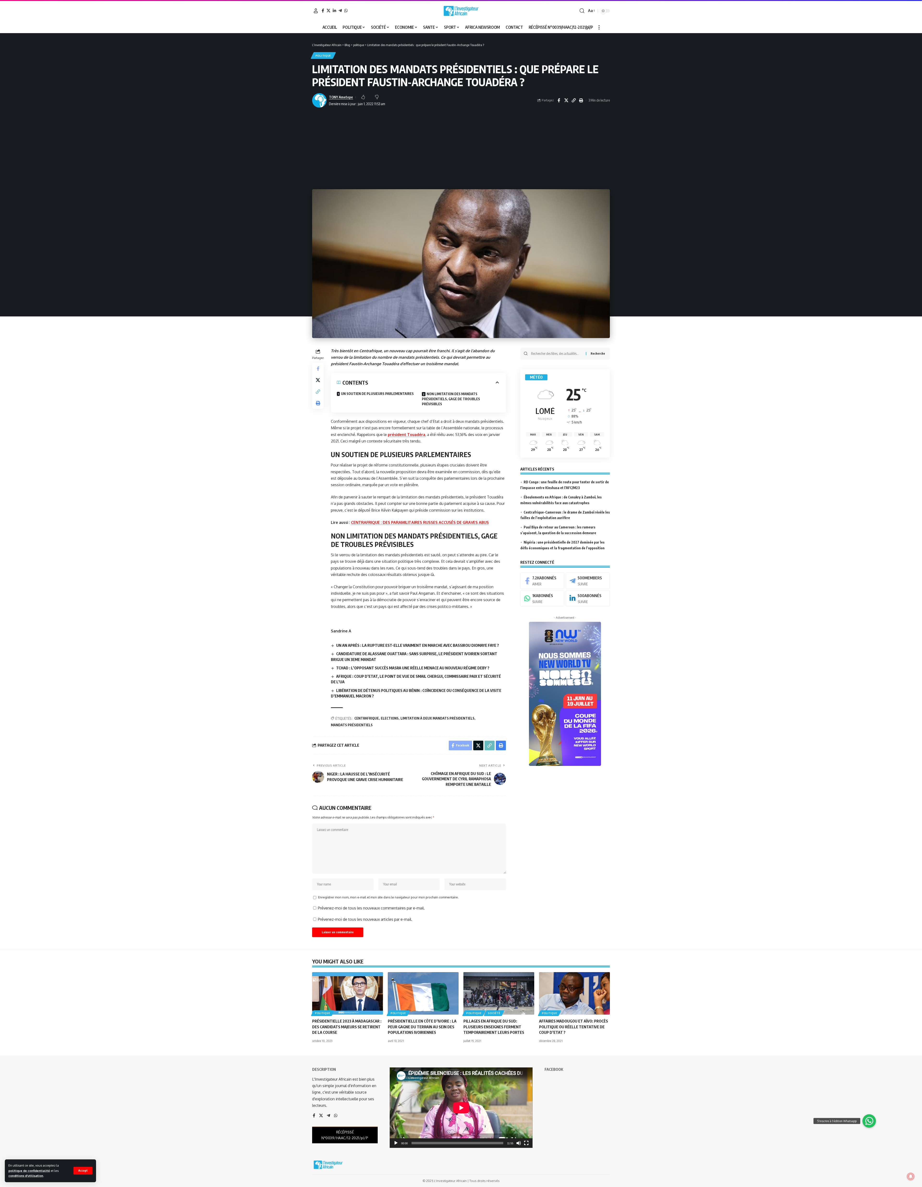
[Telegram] (340, 10)
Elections (390, 718)
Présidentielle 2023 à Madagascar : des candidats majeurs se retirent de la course (347, 1027)
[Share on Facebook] (558, 100)
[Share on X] (566, 100)
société (494, 1013)
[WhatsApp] (346, 10)
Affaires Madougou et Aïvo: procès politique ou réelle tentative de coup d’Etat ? (573, 1027)
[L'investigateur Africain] (461, 11)
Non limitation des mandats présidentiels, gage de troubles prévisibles (451, 399)
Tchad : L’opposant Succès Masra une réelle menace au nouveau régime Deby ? (412, 668)
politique (323, 55)
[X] (328, 10)
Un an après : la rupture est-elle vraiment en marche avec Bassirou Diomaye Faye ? (417, 645)
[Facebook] (323, 10)
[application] (461, 1107)
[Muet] (518, 1143)
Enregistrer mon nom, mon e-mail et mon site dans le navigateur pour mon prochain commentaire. (388, 897)
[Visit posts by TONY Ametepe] (319, 100)
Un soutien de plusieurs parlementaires (377, 394)
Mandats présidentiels (352, 725)
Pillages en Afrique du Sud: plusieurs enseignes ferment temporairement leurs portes (493, 1027)
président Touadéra (406, 434)
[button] (82, 1171)
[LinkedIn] (334, 10)
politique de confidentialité (29, 1171)
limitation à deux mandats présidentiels (437, 718)
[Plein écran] (526, 1143)
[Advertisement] (461, 148)
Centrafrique (366, 718)
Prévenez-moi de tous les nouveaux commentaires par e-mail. (371, 908)
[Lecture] (396, 1143)
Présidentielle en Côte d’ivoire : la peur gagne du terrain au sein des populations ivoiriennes (422, 1027)
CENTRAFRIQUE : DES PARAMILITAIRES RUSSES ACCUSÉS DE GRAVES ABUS (420, 522)
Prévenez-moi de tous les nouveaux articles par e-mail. (365, 919)
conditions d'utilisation (25, 1176)
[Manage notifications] (911, 1176)
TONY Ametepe (341, 97)
